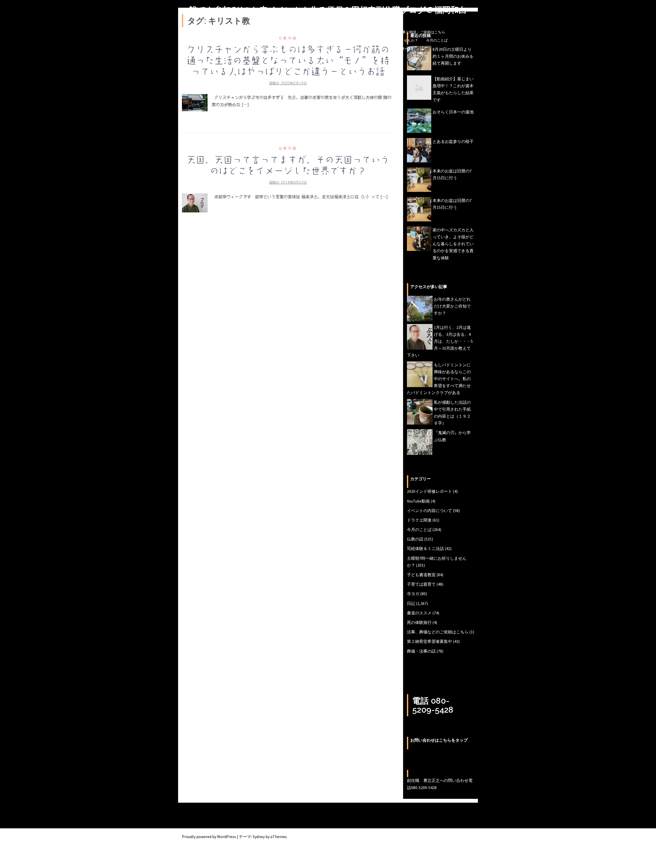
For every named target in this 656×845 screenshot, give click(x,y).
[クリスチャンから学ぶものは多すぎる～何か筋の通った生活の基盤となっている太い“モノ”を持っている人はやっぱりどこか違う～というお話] (195, 103)
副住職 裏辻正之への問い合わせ (382, 48)
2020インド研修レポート (429, 491)
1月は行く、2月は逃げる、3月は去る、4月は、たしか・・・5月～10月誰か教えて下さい (440, 341)
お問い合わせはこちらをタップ (439, 740)
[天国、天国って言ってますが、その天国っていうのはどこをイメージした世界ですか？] (195, 203)
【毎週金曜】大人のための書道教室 (291, 40)
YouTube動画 (418, 501)
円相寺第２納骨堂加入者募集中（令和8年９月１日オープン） (312, 32)
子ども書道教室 (421, 574)
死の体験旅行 (419, 622)
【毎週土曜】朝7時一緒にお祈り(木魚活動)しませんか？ (373, 40)
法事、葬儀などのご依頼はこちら (437, 631)
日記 (411, 603)
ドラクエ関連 (419, 520)
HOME (216, 32)
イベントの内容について (429, 510)
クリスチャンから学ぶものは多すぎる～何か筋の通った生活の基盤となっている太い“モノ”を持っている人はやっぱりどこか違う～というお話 (288, 60)
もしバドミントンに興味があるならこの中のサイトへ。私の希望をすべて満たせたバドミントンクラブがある (439, 378)
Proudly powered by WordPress (209, 836)
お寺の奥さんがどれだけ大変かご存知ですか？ (452, 306)
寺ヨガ (413, 593)
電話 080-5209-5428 (432, 705)
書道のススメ (419, 612)
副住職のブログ (242, 32)
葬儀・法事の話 (421, 651)
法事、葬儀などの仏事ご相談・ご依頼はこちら (407, 32)
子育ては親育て (421, 584)
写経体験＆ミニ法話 (425, 548)
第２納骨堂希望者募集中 (429, 641)
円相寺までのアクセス (330, 48)
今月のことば (437, 40)
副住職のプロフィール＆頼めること (275, 48)
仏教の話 (288, 148)
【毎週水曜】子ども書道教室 (231, 40)
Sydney (259, 836)
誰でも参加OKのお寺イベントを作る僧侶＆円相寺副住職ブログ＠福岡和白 (328, 10)
